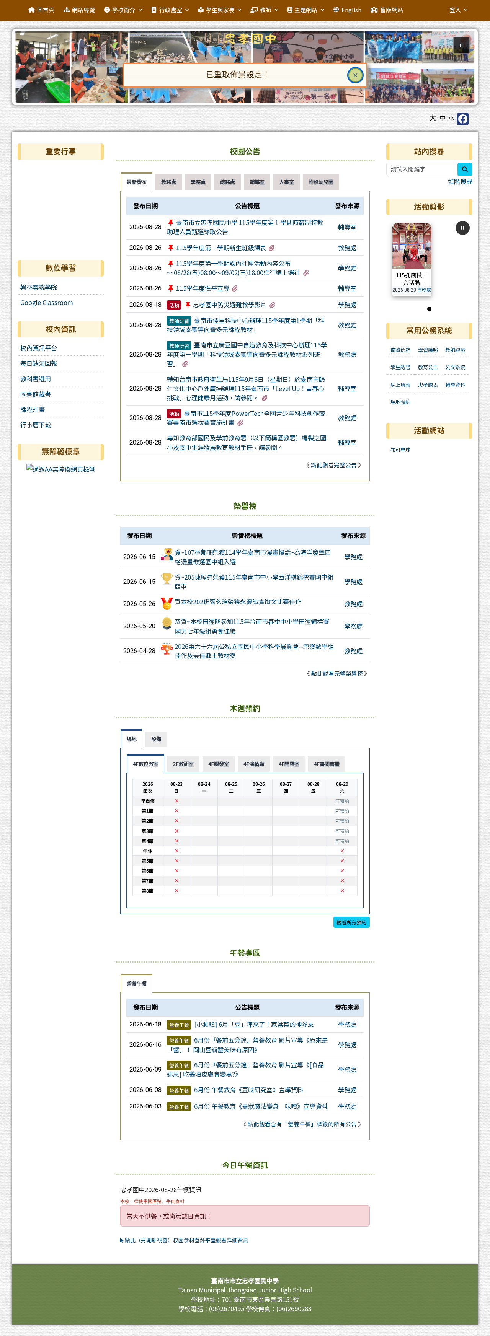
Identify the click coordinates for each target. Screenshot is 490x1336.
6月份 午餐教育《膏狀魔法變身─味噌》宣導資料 (261, 1106)
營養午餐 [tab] (137, 983)
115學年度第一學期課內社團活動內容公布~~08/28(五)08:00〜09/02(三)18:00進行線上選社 (233, 268)
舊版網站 (391, 10)
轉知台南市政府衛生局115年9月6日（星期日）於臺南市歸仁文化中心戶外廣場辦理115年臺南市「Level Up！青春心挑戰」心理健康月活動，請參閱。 (246, 388)
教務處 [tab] (168, 182)
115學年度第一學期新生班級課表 (221, 247)
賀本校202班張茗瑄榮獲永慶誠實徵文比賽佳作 (238, 601)
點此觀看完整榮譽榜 (337, 673)
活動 (174, 305)
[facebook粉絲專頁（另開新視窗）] (463, 119)
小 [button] (451, 118)
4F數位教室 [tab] (145, 763)
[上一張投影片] (32, 68)
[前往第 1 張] (429, 309)
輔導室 (347, 226)
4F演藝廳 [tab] (253, 763)
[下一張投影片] (457, 68)
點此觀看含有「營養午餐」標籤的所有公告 (302, 1124)
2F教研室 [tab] (183, 763)
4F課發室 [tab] (218, 763)
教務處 (347, 247)
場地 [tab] (132, 739)
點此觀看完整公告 (334, 465)
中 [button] (442, 117)
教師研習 (179, 320)
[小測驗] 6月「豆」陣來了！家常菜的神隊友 (254, 1024)
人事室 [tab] (286, 182)
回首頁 (45, 10)
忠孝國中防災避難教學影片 (229, 304)
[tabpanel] (245, 336)
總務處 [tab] (227, 182)
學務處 (347, 267)
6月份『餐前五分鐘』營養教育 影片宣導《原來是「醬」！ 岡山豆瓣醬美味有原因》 (247, 1044)
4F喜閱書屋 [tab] (327, 763)
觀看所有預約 (351, 922)
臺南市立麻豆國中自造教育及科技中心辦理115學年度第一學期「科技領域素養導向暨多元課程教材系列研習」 (247, 354)
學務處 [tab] (198, 182)
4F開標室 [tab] (289, 763)
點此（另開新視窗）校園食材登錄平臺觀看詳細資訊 (186, 1240)
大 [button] (432, 117)
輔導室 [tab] (257, 182)
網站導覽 (83, 10)
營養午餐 (179, 1024)
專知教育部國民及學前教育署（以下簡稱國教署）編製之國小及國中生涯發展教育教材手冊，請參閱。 (246, 442)
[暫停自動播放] (463, 228)
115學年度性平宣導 (202, 288)
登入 (455, 10)
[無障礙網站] (60, 468)
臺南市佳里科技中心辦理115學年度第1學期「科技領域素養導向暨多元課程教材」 (245, 325)
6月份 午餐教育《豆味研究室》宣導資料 (248, 1089)
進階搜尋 (460, 181)
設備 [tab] (156, 739)
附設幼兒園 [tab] (321, 182)
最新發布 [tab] (137, 182)
